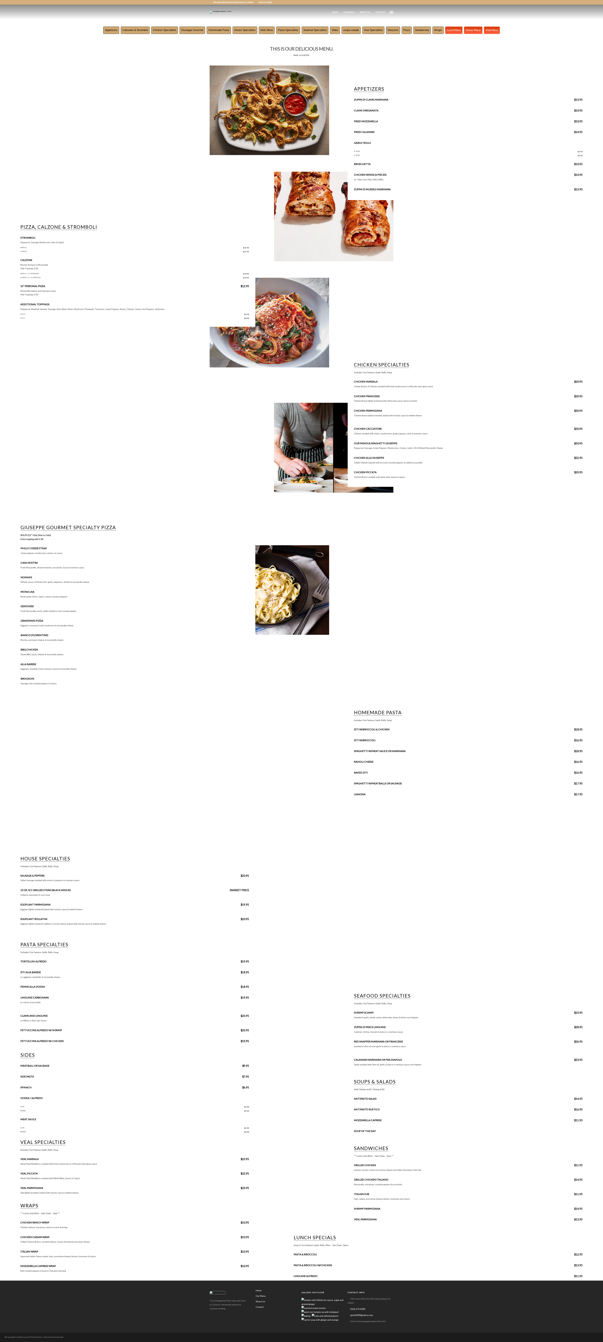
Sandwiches (422, 30)
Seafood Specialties (315, 30)
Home (335, 12)
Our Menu (349, 12)
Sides (335, 30)
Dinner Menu (473, 30)
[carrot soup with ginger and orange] (320, 1319)
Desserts (393, 30)
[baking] (306, 1316)
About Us (365, 12)
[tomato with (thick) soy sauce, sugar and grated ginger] (323, 1304)
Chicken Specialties (164, 30)
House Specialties (244, 30)
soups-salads (351, 30)
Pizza (406, 30)
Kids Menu (267, 30)
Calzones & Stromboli (135, 30)
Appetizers (111, 30)
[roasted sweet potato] (314, 1308)
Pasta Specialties (288, 30)
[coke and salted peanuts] (325, 1316)
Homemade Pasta (218, 30)
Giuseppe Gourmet (192, 30)
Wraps (438, 30)
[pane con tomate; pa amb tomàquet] (320, 1312)
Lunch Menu (454, 30)
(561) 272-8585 (265, 2)
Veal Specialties (373, 30)
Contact (381, 12)
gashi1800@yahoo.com (361, 1315)
